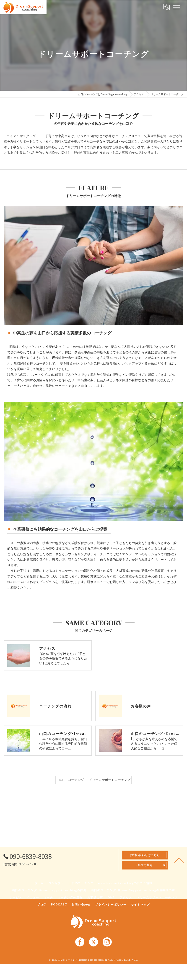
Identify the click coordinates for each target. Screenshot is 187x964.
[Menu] (176, 7)
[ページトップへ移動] (179, 859)
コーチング (76, 780)
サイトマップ (140, 904)
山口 (60, 780)
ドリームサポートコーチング (109, 780)
